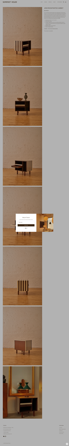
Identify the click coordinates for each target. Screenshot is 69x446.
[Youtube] (25, 228)
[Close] (52, 215)
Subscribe (26, 225)
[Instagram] (26, 228)
